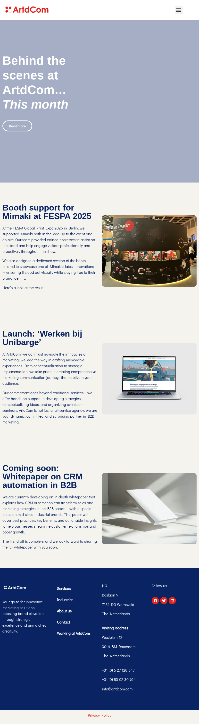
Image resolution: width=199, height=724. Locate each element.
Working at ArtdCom (73, 633)
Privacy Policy (99, 715)
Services (64, 588)
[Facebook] (155, 600)
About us (64, 610)
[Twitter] (163, 600)
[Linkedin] (172, 600)
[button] (179, 10)
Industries (65, 599)
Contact (63, 621)
